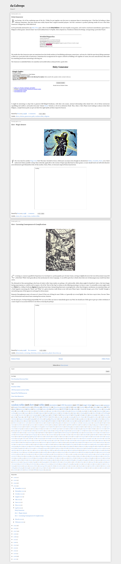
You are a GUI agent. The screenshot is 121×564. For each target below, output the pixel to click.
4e (23, 417)
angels (57, 434)
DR (40, 432)
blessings (22, 436)
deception (13, 442)
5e (37, 432)
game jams (26, 446)
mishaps (90, 452)
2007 (15, 559)
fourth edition (39, 419)
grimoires (83, 446)
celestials (47, 438)
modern (95, 452)
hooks (80, 415)
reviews (99, 415)
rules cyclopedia (41, 421)
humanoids (81, 448)
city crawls (77, 423)
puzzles (15, 421)
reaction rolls (51, 429)
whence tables (28, 470)
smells (32, 431)
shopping (44, 462)
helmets (24, 448)
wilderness (36, 407)
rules (40, 460)
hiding (50, 448)
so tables (76, 462)
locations (100, 450)
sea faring (77, 460)
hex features (30, 448)
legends (76, 450)
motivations (14, 454)
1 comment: (31, 213)
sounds (103, 462)
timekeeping (20, 468)
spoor (46, 431)
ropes (36, 460)
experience (45, 353)
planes (56, 456)
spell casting (68, 464)
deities (22, 116)
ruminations (46, 460)
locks (75, 419)
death (106, 423)
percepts (27, 456)
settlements (59, 411)
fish (62, 444)
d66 (98, 440)
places (52, 456)
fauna (52, 425)
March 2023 (18, 519)
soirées (87, 462)
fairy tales (62, 413)
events (39, 353)
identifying (68, 427)
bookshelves (48, 436)
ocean (69, 454)
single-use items (21, 431)
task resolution (59, 466)
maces (12, 452)
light (81, 450)
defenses (24, 442)
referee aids (71, 458)
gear (15, 409)
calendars (101, 436)
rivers (16, 460)
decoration (95, 417)
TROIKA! (37, 417)
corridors (42, 440)
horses (75, 448)
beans (103, 434)
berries (13, 436)
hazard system (19, 427)
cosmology (49, 440)
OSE (77, 405)
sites (71, 462)
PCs (31, 417)
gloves (77, 446)
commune (13, 440)
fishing (66, 444)
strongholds (66, 431)
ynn (48, 470)
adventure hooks (75, 411)
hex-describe (47, 427)
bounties (63, 436)
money (29, 429)
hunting (87, 448)
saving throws (85, 429)
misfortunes (83, 452)
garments (45, 446)
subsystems (19, 466)
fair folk (53, 415)
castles (62, 423)
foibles (77, 444)
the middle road (93, 466)
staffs (51, 431)
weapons (26, 413)
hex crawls (37, 409)
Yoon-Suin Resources (17, 396)
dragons (47, 415)
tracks (104, 431)
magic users (51, 411)
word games (41, 470)
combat (93, 438)
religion (75, 413)
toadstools (93, 431)
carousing (27, 353)
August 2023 (19, 497)
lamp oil (48, 450)
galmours (20, 446)
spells (88, 407)
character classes (80, 417)
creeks (60, 440)
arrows (66, 434)
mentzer (85, 419)
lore (87, 427)
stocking (66, 411)
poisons (71, 456)
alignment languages (33, 434)
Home (61, 359)
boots (58, 436)
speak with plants (32, 464)
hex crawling (32, 427)
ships (14, 431)
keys (44, 450)
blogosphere (35, 436)
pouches (81, 456)
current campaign (33, 415)
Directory (22, 379)
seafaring (83, 460)
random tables (39, 116)
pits (48, 456)
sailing (79, 429)
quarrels (49, 458)
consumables (97, 423)
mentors (56, 452)
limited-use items (88, 450)
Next (26, 379)
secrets (94, 460)
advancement (19, 353)
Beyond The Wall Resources (19, 393)
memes (51, 452)
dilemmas (30, 442)
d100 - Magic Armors (18, 124)
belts (107, 434)
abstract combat (25, 423)
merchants (69, 452)
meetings (19, 429)
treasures (20, 413)
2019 (15, 534)
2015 (15, 545)
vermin (98, 468)
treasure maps (58, 468)
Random (16, 379)
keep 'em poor (37, 450)
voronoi (103, 468)
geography (67, 446)
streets (101, 464)
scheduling (71, 460)
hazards (13, 448)
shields (108, 429)
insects (26, 450)
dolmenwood (99, 411)
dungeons (97, 405)
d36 (94, 440)
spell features (55, 409)
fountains (89, 444)
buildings (56, 423)
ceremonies (54, 438)
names (75, 409)
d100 (21, 216)
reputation (82, 458)
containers (36, 440)
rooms (74, 429)
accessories (94, 432)
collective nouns (85, 438)
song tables (93, 462)
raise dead (54, 458)
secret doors (102, 429)
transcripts (72, 421)
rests (94, 458)
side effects (50, 462)
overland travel (99, 454)
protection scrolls (29, 458)
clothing (88, 417)
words (23, 432)
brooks (89, 436)
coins (72, 438)
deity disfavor (19, 425)
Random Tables (15, 387)
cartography (40, 438)
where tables (91, 421)
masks (39, 452)
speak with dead (23, 464)
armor (17, 216)
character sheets (22, 415)
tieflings (13, 468)
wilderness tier (46, 407)
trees (64, 468)
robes (25, 460)
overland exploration (89, 454)
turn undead (75, 468)
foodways (83, 444)
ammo (45, 434)
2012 (15, 551)
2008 (15, 556)
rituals (69, 429)
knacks (79, 427)
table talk (52, 466)
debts (107, 440)
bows (51, 423)
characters (26, 411)
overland (99, 419)
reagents (58, 429)
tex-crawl (81, 431)
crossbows (71, 440)
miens (24, 429)
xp (60, 353)
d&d (103, 423)
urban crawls (83, 468)
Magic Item (33, 161)
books (46, 423)
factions (38, 425)
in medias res (100, 448)
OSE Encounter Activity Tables (20, 390)
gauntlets (57, 446)
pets (45, 456)
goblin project (53, 419)
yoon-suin (14, 415)
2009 (15, 553)
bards (98, 434)
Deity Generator (17, 17)
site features (65, 462)
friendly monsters (97, 444)
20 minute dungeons (31, 432)
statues (80, 464)
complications (21, 440)
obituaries (55, 454)
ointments (79, 454)
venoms (93, 468)
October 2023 (19, 494)
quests (27, 421)
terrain (86, 466)
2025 (15, 480)
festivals (49, 444)
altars (40, 434)
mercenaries (63, 452)
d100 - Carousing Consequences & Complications (28, 224)
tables (41, 404)
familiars (38, 444)
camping (19, 438)
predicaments (92, 456)
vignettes (83, 421)
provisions (37, 458)
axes (80, 434)
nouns (50, 454)
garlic (40, 446)
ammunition (51, 434)
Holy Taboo (35, 28)
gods (33, 116)
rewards (106, 458)
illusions (93, 448)
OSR (58, 432)
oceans (73, 454)
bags (90, 434)
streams (96, 464)
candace (24, 438)
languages (65, 450)
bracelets (69, 436)
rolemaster (30, 460)
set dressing (82, 413)
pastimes (21, 456)
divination (56, 442)
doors (41, 415)
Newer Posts (15, 359)
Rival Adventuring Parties (66, 432)
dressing (106, 409)
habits (104, 425)
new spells (44, 454)
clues (93, 411)
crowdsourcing (79, 440)
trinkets (69, 468)
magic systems (93, 427)
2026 (15, 477)
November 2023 (19, 491)
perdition (39, 456)
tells (61, 421)
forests (81, 425)
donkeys (71, 442)
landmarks (69, 419)
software (82, 462)
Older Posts (106, 359)
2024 (15, 483)
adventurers (18, 434)
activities (101, 432)
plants (13, 411)
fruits (104, 444)
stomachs (85, 464)
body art (41, 436)
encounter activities (92, 442)
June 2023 (18, 502)
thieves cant (105, 466)
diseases (50, 442)
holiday (64, 448)
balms (94, 434)
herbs (25, 427)
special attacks (46, 464)
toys (36, 468)
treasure (82, 407)
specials (62, 464)
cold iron (78, 438)
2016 (15, 542)
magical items (18, 407)
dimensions (37, 442)
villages (19, 417)
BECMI (64, 409)
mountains (92, 415)
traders (47, 468)
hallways (103, 446)
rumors (102, 407)
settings (34, 462)
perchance (33, 456)
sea (96, 429)
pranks (86, 456)
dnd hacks (38, 411)
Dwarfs (108, 421)
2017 (15, 539)
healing (18, 448)
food (58, 415)
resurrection (100, 458)
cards (34, 438)
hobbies (54, 427)
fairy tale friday (45, 425)
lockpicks (106, 450)
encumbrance (102, 442)
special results (55, 464)
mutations (25, 454)
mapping (34, 452)
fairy (33, 444)
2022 (15, 525)
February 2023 (19, 522)
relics (77, 458)
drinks (26, 425)
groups (88, 446)
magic (75, 407)
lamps (53, 450)
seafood (89, 460)
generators (28, 116)
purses (43, 458)
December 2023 (19, 488)
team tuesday (106, 415)
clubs (68, 438)
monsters (27, 407)
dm (101, 417)
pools (76, 456)
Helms (90, 161)
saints (51, 460)
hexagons (45, 448)
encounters (53, 405)
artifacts (75, 434)
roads (20, 460)
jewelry (86, 415)
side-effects (58, 462)
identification (60, 427)
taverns (72, 466)
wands (108, 468)
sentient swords (106, 460)
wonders (18, 432)
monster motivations (103, 452)
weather (21, 470)
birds (17, 436)
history (59, 448)
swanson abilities (33, 466)
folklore (70, 425)
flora (66, 425)
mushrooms (92, 419)
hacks (98, 446)
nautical (38, 454)
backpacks (84, 434)
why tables (33, 413)
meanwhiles (45, 452)
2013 (15, 548)
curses (32, 411)
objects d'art (63, 454)
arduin (62, 434)
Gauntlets (95, 161)
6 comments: (32, 114)
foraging (32, 419)
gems (62, 446)
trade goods (41, 468)
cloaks (64, 438)
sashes (60, 460)
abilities (53, 417)
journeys (74, 427)
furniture (87, 425)
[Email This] (39, 113)
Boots (101, 161)
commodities (99, 438)
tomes (31, 468)
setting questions (26, 462)
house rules (45, 409)
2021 (15, 528)
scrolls (92, 429)
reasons (65, 458)
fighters (57, 425)
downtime (33, 353)
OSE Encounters (66, 405)
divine (61, 442)
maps (79, 419)
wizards (98, 421)
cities (88, 411)
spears (40, 464)
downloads (76, 442)
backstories (41, 423)
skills (28, 431)
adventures (33, 423)
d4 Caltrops (17, 6)
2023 (15, 486)
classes (48, 413)
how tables (62, 419)
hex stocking (39, 427)
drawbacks (83, 442)
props (22, 458)
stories (91, 464)
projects (44, 429)
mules (20, 454)
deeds (19, 442)
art (70, 434)
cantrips (64, 417)
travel (52, 468)
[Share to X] (42, 113)
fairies (29, 444)
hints (55, 448)
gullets (93, 446)
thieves (87, 431)
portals (39, 429)
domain (106, 417)
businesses (94, 436)
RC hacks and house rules (86, 409)
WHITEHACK (45, 417)
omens (34, 429)
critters (66, 440)
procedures (107, 419)
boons (54, 436)
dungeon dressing (23, 419)
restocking (89, 458)
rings (12, 460)
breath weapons (82, 436)
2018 (15, 537)
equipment (106, 405)
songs (99, 462)
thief (100, 466)
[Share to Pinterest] (45, 113)
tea (76, 466)
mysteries (32, 454)
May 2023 (18, 505)
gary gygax (51, 446)
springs (75, 464)
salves (55, 460)
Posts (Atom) (64, 365)
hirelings (75, 415)
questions (21, 421)
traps (78, 421)
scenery (65, 460)
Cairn (103, 421)
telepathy (80, 466)
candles (30, 438)
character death (69, 423)
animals (83, 411)
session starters (16, 462)
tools (14, 417)
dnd (70, 407)
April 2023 (18, 508)
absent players (87, 432)
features (44, 444)
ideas (69, 409)
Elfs (27, 417)
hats (107, 446)
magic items (26, 216)
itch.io (31, 450)
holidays (70, 448)
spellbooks (50, 421)
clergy (59, 438)
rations (60, 458)
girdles (73, 446)
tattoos (66, 466)
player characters (54, 353)
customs (87, 440)
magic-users (101, 427)
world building (104, 413)
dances (102, 440)
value (88, 468)
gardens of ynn (33, 446)
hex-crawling (38, 448)
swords (57, 421)
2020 (15, 531)
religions (46, 116)
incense (106, 448)
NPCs (108, 407)
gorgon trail (98, 425)
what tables (95, 413)
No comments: (32, 350)
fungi (46, 419)
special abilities (40, 431)
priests (99, 456)
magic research (19, 452)
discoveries (44, 442)
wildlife (34, 470)
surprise (26, 466)
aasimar (80, 432)
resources (18, 411)
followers (76, 425)
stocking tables (58, 431)
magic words (28, 452)
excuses (17, 444)
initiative (20, 450)
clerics (17, 116)
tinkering (26, 468)
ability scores (16, 423)
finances (58, 444)
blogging (28, 436)
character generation (60, 407)
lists (95, 450)
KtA (48, 432)
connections (29, 440)
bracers (75, 436)
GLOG (44, 432)
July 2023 (18, 499)
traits (65, 421)
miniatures (76, 452)
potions (69, 413)
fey (53, 444)
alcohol (24, 434)
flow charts (71, 444)
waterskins (15, 470)
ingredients (14, 450)
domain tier (55, 413)
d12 (91, 440)
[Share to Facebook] (43, 113)
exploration (23, 444)
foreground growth (66, 415)
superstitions (74, 431)
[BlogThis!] (41, 113)
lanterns (71, 450)
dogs (66, 442)
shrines (89, 413)
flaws (62, 425)
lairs (84, 427)
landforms (59, 450)
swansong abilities (43, 466)
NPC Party (52, 432)
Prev (12, 379)
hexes (29, 409)
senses (99, 460)
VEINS (75, 432)
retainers (64, 429)
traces (99, 431)
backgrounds (41, 413)
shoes (38, 462)
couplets (55, 440)
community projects (87, 423)
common (106, 438)
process (18, 458)
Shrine (46, 106)
